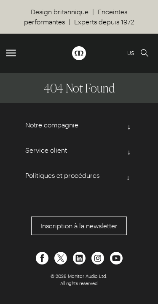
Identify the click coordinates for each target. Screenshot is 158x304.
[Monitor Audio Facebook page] (43, 257)
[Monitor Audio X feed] (61, 257)
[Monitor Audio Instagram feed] (98, 257)
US (130, 53)
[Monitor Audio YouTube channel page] (116, 257)
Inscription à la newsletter (79, 226)
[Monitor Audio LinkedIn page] (80, 257)
